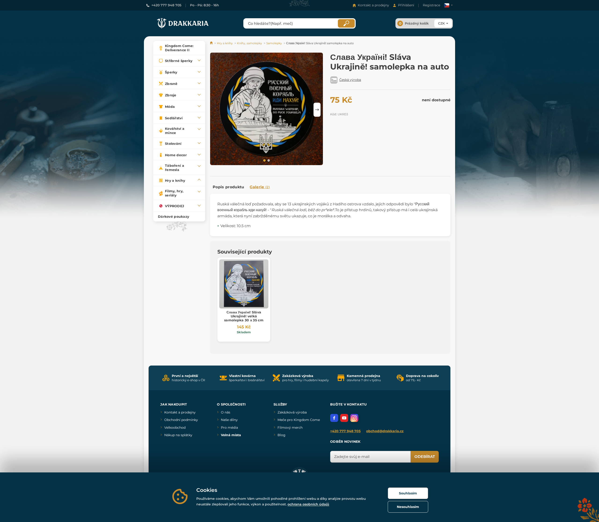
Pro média (229, 427)
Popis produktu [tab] (228, 187)
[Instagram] (354, 418)
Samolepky (274, 43)
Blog (281, 435)
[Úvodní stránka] (211, 43)
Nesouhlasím (408, 507)
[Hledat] (346, 23)
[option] (266, 109)
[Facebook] (334, 418)
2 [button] (268, 160)
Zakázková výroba (292, 412)
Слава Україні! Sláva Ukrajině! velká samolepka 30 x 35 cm (243, 316)
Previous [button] (215, 110)
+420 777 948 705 (166, 5)
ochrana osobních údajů (308, 504)
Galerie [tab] (260, 187)
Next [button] (317, 110)
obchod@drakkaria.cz (385, 431)
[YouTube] (344, 418)
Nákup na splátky (178, 435)
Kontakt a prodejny (373, 5)
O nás (225, 412)
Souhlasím (408, 493)
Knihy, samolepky (249, 43)
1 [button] (264, 160)
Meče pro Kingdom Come (299, 420)
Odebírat (424, 456)
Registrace (431, 5)
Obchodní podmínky (181, 420)
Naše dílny (229, 420)
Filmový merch (290, 427)
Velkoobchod (175, 427)
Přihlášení (406, 5)
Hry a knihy (225, 43)
